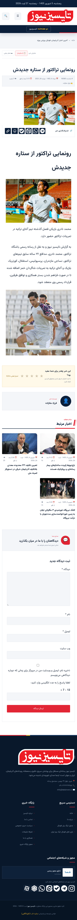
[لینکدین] (49, 888)
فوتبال (48, 40)
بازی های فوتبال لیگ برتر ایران (62, 831)
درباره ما (70, 819)
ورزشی (43, 40)
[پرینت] (15, 131)
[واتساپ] (41, 888)
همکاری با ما (28, 838)
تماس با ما (28, 819)
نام (67, 614)
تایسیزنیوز (38, 29)
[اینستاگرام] (71, 888)
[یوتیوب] (56, 888)
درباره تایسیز (28, 813)
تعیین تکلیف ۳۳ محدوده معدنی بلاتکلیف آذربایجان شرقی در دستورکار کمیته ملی (21, 469)
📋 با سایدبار (21, 53)
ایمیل (66, 632)
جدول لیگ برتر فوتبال (65, 825)
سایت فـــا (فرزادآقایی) (29, 913)
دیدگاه (66, 569)
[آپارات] (27, 888)
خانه (73, 40)
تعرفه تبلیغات (27, 831)
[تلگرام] (64, 888)
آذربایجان (55, 40)
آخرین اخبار (63, 40)
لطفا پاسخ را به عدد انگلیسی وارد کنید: (50, 683)
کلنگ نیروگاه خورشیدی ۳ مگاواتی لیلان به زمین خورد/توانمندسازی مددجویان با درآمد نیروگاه (57, 514)
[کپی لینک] (8, 131)
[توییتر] (34, 888)
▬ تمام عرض (8, 53)
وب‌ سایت (65, 649)
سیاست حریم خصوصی (24, 825)
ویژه (38, 40)
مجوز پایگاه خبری (26, 844)
